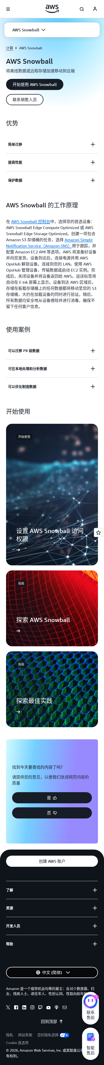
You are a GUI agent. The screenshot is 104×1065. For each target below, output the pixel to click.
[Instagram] (32, 1008)
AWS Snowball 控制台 (30, 221)
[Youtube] (48, 1008)
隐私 (9, 1035)
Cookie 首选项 (17, 1042)
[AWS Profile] (95, 9)
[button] (28, 29)
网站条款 (25, 1035)
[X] (8, 1008)
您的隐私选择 (48, 1035)
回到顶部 (49, 1021)
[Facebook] (16, 1008)
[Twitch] (40, 1008)
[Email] (65, 1008)
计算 (9, 48)
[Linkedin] (24, 1008)
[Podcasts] (57, 1008)
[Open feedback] (98, 532)
